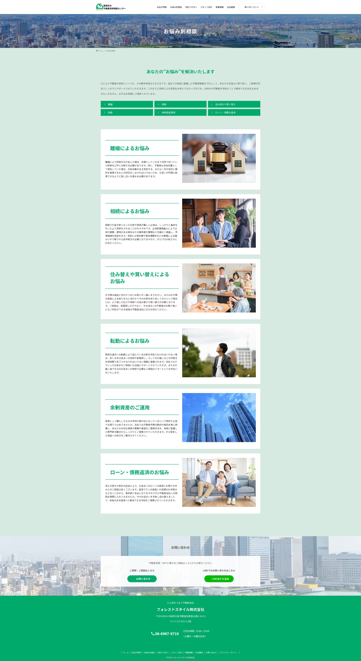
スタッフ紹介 (176, 652)
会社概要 (199, 652)
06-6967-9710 (167, 633)
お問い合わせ (211, 652)
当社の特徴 (136, 652)
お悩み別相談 (149, 652)
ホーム (126, 652)
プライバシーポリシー (229, 652)
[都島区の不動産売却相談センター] (111, 7)
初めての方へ (163, 652)
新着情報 (189, 652)
